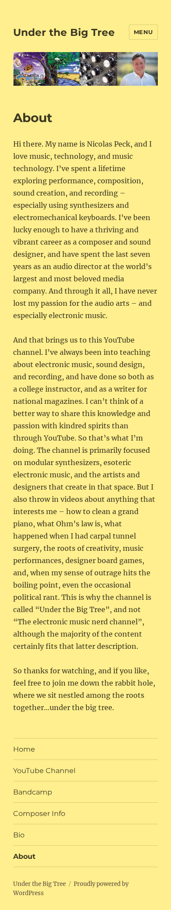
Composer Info (39, 813)
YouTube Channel (44, 770)
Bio (19, 835)
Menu (143, 31)
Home (24, 749)
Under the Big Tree (64, 32)
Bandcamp (32, 792)
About (24, 856)
